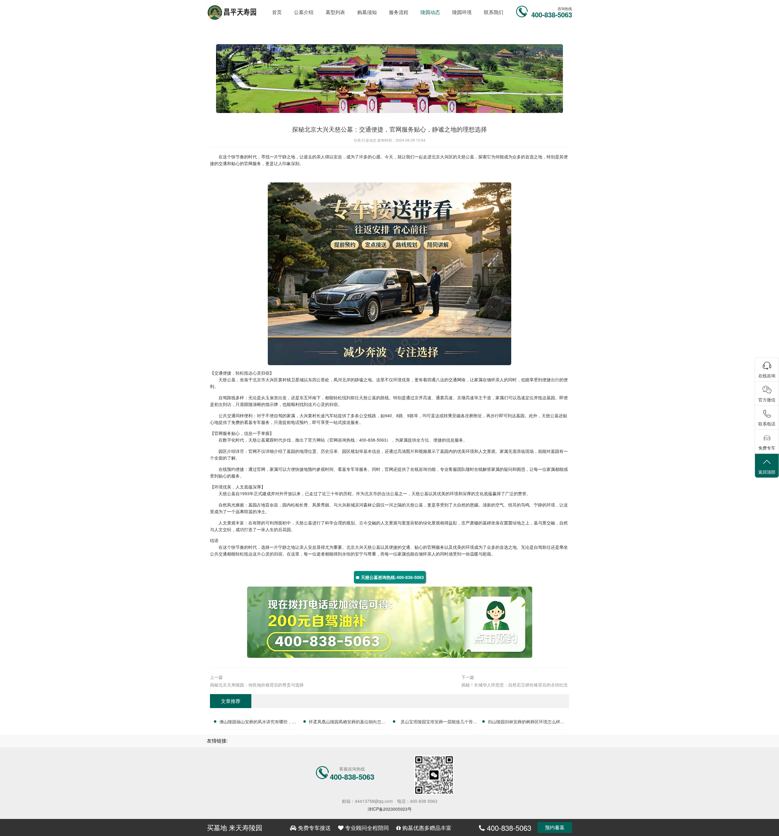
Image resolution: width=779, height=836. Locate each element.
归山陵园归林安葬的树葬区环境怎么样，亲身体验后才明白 (526, 722)
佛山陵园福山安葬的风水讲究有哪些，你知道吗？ (257, 722)
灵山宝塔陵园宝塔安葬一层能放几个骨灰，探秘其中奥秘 (436, 722)
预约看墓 (554, 827)
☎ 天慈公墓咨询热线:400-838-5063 (389, 577)
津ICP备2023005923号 (390, 809)
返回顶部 (766, 472)
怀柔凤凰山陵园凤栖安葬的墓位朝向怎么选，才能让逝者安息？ (347, 722)
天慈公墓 (465, 156)
